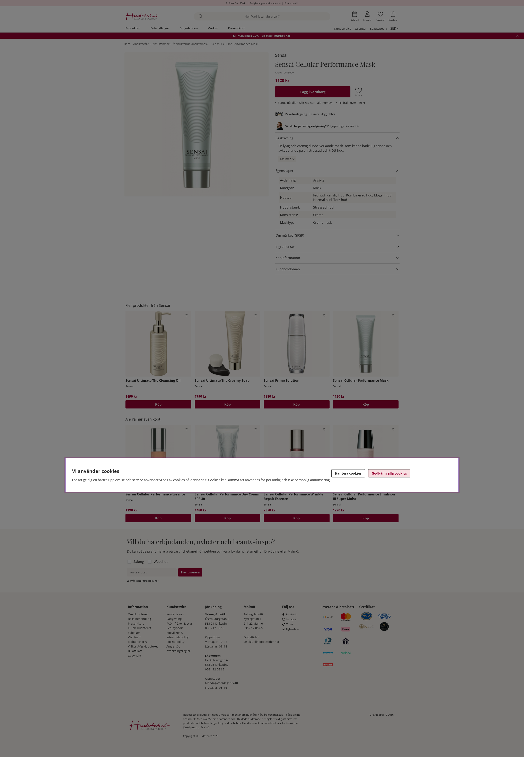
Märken (213, 28)
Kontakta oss (175, 614)
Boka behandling (139, 619)
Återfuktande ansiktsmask (190, 44)
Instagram (292, 619)
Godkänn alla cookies (389, 473)
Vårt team (134, 637)
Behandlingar (159, 28)
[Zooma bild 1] (196, 124)
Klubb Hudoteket (139, 628)
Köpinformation (288, 258)
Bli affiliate (135, 651)
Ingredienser (285, 246)
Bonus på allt (291, 3)
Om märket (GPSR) (290, 235)
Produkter (132, 28)
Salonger (361, 28)
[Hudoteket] (142, 16)
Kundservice (342, 28)
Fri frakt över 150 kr (236, 3)
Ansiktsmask (160, 44)
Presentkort (236, 28)
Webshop (161, 561)
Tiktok (289, 624)
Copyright (134, 656)
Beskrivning (284, 138)
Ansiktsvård (141, 44)
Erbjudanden (189, 28)
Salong (138, 561)
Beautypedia (378, 28)
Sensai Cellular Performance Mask (234, 44)
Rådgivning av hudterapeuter (265, 3)
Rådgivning (174, 619)
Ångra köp (173, 646)
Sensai (281, 55)
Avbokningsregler (178, 651)
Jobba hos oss (137, 642)
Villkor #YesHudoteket (143, 646)
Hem (127, 44)
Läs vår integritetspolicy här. (143, 580)
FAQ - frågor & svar (179, 623)
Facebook (291, 614)
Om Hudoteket (138, 614)
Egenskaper (285, 170)
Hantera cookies (348, 473)
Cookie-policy (175, 642)
